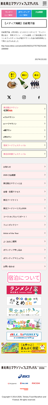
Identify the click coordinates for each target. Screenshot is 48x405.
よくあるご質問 (9, 241)
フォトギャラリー (10, 225)
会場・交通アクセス (11, 192)
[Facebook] (39, 97)
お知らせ (7, 167)
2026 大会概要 (9, 175)
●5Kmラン (7, 137)
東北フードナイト (10, 200)
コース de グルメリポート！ (15, 217)
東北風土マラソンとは (12, 183)
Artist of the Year (11, 233)
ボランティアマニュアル (13, 258)
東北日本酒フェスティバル (14, 154)
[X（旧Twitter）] (9, 97)
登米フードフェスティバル (14, 145)
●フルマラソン (9, 117)
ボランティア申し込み (12, 250)
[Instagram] (24, 97)
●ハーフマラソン (10, 124)
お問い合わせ (9, 266)
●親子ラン (7, 130)
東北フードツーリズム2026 (14, 208)
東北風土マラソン (10, 109)
